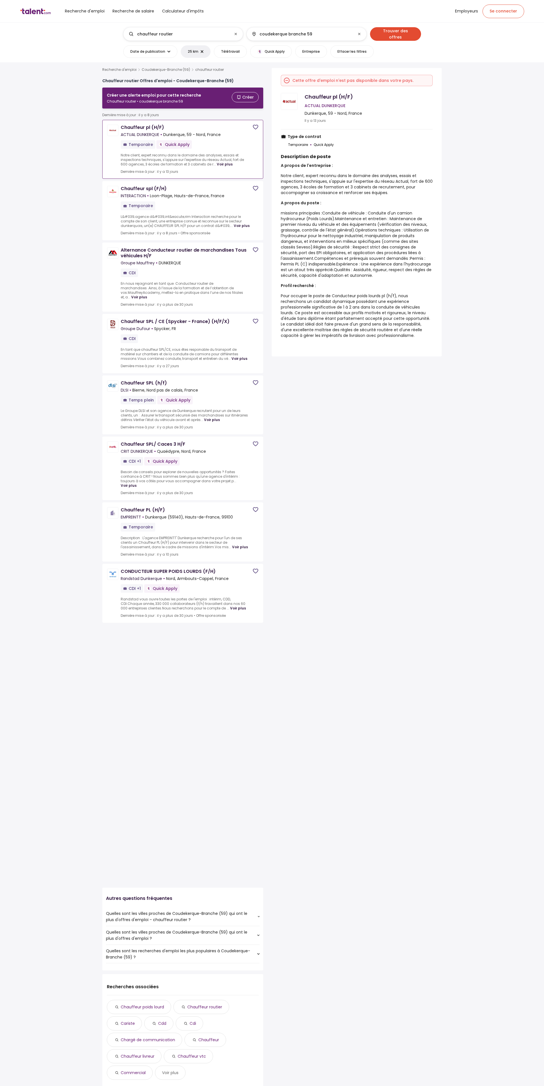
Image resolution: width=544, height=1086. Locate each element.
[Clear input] (235, 34)
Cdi (193, 1023)
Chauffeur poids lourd (142, 1007)
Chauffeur (208, 1040)
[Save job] (255, 127)
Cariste (128, 1023)
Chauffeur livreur (137, 1056)
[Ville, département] (301, 34)
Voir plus (225, 164)
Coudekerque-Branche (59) (166, 69)
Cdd (162, 1023)
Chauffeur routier (204, 1007)
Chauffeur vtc (192, 1056)
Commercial (133, 1073)
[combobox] (183, 34)
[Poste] (178, 34)
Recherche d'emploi (119, 69)
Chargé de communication (148, 1040)
